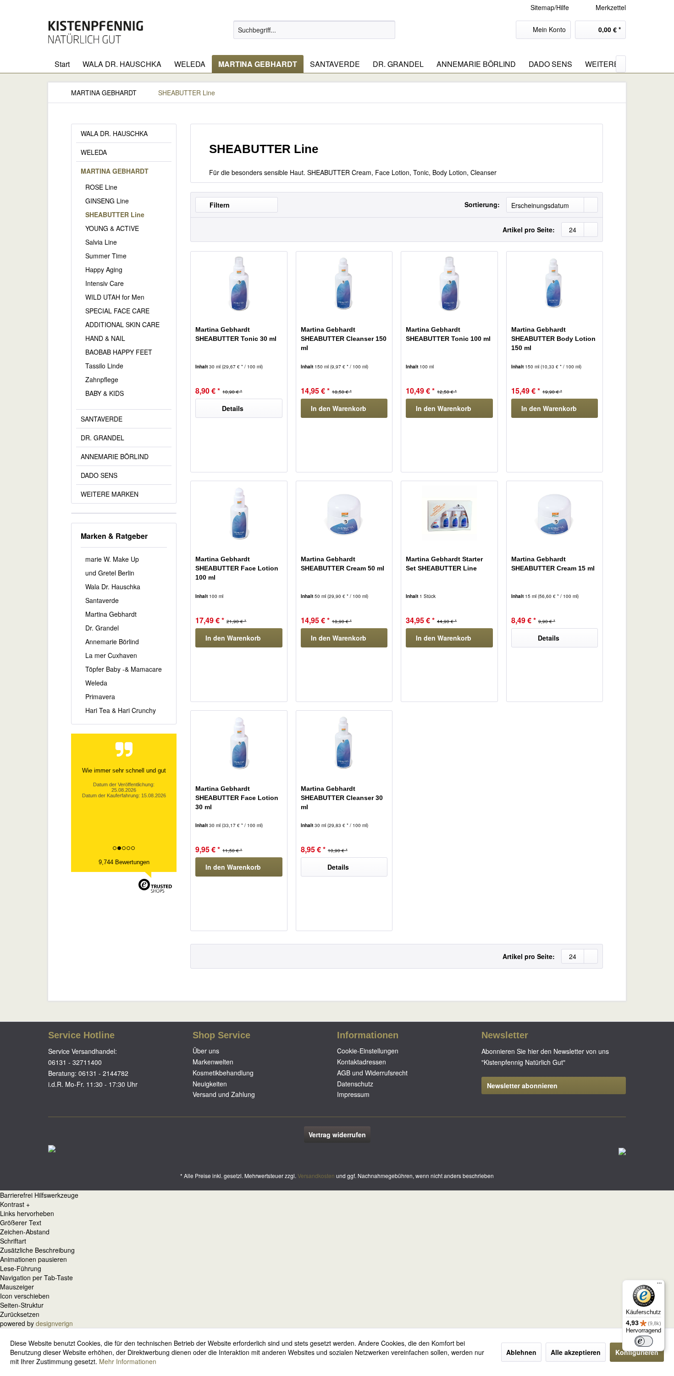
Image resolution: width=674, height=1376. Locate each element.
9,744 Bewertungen (124, 862)
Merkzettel (610, 7)
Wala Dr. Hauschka (112, 586)
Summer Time (106, 255)
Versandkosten (316, 1175)
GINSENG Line (107, 200)
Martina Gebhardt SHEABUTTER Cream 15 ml (553, 563)
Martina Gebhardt (111, 614)
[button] (337, 1204)
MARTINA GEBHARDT (115, 170)
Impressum (353, 1094)
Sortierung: (482, 204)
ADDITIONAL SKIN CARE (122, 324)
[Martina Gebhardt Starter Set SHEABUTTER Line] (449, 513)
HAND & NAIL (105, 338)
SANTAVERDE (101, 418)
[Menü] (659, 1285)
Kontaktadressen (361, 1061)
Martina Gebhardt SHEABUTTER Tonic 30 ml (235, 334)
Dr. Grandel (102, 627)
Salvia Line (101, 242)
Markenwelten (213, 1061)
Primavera (100, 696)
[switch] (644, 1341)
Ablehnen (521, 1352)
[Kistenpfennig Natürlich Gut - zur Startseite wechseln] (95, 32)
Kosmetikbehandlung (223, 1072)
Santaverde (102, 600)
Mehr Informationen (127, 1361)
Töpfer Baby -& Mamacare (123, 669)
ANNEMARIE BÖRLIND (115, 456)
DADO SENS (99, 475)
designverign (54, 1323)
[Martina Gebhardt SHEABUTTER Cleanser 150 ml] (344, 283)
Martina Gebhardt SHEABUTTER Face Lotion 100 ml (236, 568)
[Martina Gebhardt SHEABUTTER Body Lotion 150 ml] (554, 283)
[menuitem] (604, 7)
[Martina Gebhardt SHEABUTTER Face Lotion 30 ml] (238, 742)
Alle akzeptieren (576, 1352)
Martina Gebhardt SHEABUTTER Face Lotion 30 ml (236, 798)
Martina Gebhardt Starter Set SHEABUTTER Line (444, 563)
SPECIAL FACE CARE (117, 310)
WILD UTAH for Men (114, 297)
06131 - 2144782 (103, 1073)
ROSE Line (101, 187)
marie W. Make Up (112, 559)
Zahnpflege (101, 379)
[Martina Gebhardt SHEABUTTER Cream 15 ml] (554, 513)
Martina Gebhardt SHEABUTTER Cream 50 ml (342, 563)
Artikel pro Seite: (529, 229)
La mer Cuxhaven (111, 655)
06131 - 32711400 (75, 1062)
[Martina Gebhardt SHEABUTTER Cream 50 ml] (344, 513)
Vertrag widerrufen (337, 1134)
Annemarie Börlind (112, 641)
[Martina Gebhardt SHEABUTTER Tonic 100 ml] (449, 283)
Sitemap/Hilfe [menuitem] (550, 7)
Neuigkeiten (210, 1083)
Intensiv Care (104, 283)
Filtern (219, 204)
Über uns (206, 1050)
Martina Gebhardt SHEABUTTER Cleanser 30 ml (342, 798)
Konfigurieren (636, 1352)
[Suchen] (386, 30)
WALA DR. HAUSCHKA (114, 133)
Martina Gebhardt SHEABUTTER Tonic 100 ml (448, 334)
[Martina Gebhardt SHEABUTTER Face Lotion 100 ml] (238, 513)
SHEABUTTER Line (114, 214)
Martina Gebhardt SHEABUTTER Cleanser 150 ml (344, 338)
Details (232, 408)
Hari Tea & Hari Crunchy (120, 710)
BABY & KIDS (104, 393)
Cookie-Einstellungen (367, 1050)
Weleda (96, 682)
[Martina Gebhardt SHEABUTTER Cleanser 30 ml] (344, 742)
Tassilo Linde (104, 365)
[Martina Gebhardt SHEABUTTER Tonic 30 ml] (238, 283)
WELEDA (94, 152)
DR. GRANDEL (102, 437)
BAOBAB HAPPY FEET (118, 351)
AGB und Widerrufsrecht (372, 1072)
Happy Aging (103, 269)
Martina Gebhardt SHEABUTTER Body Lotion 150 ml (553, 338)
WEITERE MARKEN (109, 494)
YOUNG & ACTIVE (112, 228)
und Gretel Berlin (109, 572)
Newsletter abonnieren (522, 1085)
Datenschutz (355, 1083)
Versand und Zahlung (224, 1094)
